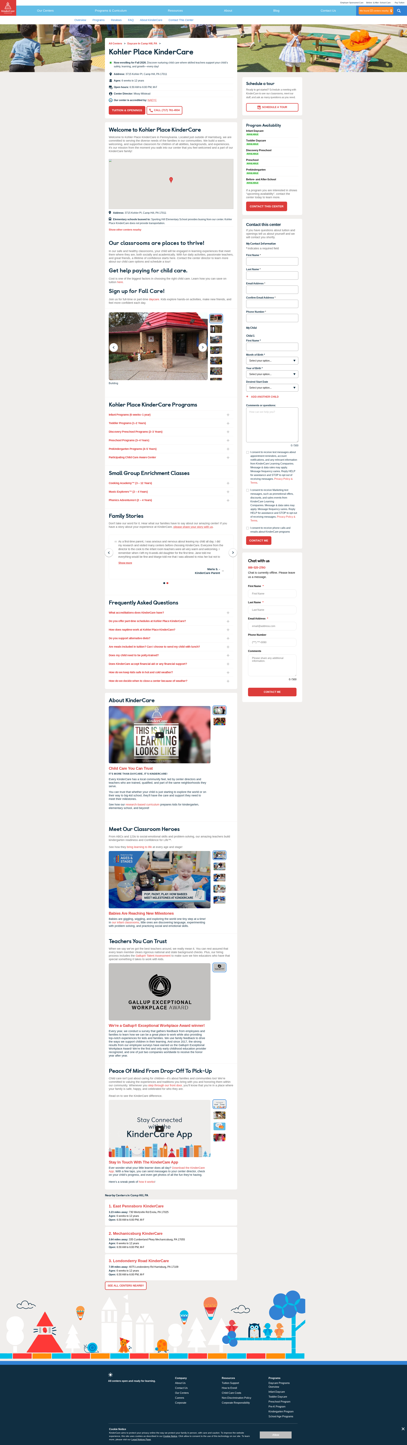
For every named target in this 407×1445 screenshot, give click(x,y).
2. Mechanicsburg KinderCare (135, 1233)
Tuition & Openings (127, 110)
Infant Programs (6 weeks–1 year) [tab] (130, 414)
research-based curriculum (142, 804)
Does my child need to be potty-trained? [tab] (134, 655)
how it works (147, 1181)
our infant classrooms (125, 922)
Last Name (252, 269)
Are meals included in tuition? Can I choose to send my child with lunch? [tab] (154, 646)
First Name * (253, 340)
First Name (252, 255)
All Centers (115, 43)
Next (204, 347)
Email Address (255, 283)
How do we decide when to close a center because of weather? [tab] (148, 680)
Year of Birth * (254, 368)
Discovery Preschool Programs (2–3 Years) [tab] (135, 431)
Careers (179, 1397)
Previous (115, 347)
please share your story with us (193, 526)
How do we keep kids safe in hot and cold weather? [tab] (141, 672)
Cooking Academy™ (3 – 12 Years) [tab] (130, 483)
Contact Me (258, 540)
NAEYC (152, 100)
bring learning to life (139, 847)
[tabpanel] (171, 557)
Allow (275, 1435)
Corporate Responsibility (236, 1402)
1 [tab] (164, 583)
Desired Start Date (257, 381)
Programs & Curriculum (111, 10)
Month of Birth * (255, 354)
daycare (154, 299)
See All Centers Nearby (126, 1285)
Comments (254, 651)
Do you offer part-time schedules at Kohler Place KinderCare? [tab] (147, 621)
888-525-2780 (256, 567)
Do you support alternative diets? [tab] (129, 638)
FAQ (131, 20)
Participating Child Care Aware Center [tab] (132, 457)
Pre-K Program (277, 1406)
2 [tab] (167, 583)
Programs (99, 20)
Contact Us (328, 10)
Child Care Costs (231, 1393)
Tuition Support (230, 1383)
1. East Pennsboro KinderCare (136, 1206)
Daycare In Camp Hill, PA (142, 43)
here (120, 282)
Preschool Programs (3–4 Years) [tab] (129, 440)
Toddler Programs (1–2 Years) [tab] (127, 423)
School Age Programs (281, 1416)
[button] (171, 180)
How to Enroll (229, 1388)
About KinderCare (151, 20)
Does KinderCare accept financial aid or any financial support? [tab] (148, 663)
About (228, 10)
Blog (276, 10)
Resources (175, 10)
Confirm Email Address (260, 297)
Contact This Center (181, 20)
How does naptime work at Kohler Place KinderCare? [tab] (142, 629)
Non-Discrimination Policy (236, 1397)
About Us (180, 1383)
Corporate (180, 1402)
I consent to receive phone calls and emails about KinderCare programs (270, 530)
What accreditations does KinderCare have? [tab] (136, 612)
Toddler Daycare (278, 1396)
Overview (80, 20)
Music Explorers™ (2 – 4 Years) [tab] (128, 491)
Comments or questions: (261, 405)
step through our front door (165, 1085)
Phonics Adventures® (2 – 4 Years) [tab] (130, 500)
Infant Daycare (277, 1391)
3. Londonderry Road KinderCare (139, 1261)
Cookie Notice (170, 1436)
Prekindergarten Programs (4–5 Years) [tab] (133, 448)
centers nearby (374, 10)
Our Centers (45, 10)
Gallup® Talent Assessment (153, 955)
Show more (125, 563)
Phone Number (255, 311)
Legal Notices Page (141, 1439)
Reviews (116, 20)
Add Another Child (265, 396)
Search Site (398, 12)
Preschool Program (279, 1401)
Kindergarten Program (281, 1411)
